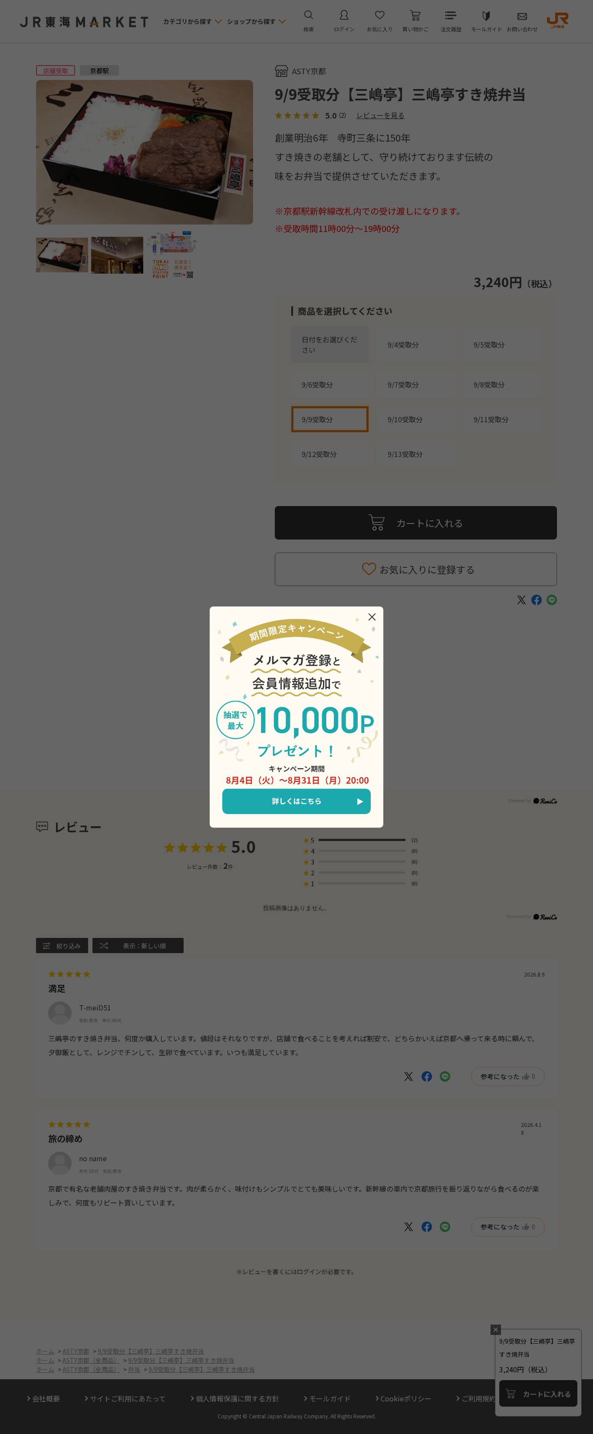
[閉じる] (372, 617)
